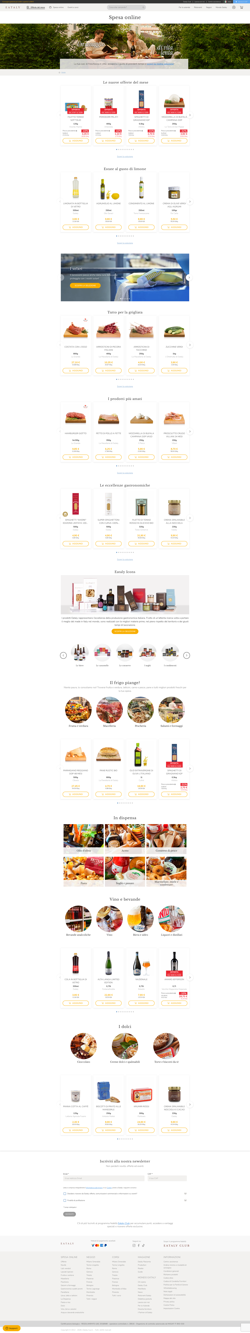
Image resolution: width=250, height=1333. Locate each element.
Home (63, 72)
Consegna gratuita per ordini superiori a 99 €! (18, 2)
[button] (234, 7)
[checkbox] (64, 1193)
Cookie (109, 1188)
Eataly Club (124, 1223)
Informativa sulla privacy (94, 1188)
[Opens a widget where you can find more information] (12, 1328)
